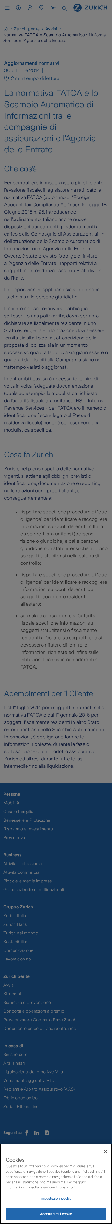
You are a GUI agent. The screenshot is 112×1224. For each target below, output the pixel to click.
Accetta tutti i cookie (56, 1214)
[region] (56, 1184)
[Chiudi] (105, 1151)
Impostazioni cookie (56, 1198)
